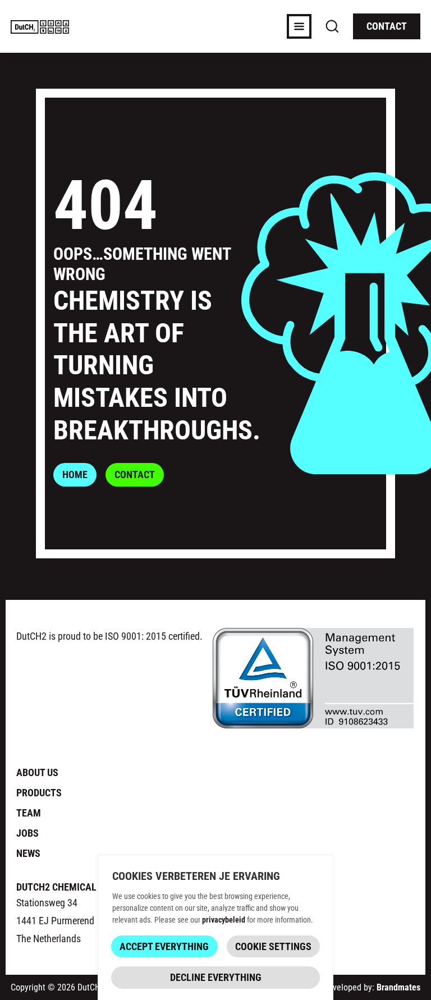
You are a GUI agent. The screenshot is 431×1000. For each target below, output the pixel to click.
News (28, 853)
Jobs (27, 833)
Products (39, 792)
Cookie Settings (273, 946)
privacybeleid (223, 919)
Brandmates (398, 987)
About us (37, 772)
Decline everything (216, 977)
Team (28, 812)
